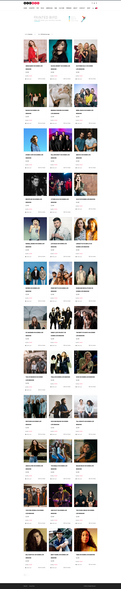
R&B (56, 8)
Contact (82, 8)
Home (25, 8)
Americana (49, 8)
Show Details (42, 78)
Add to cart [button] (28, 78)
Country (32, 8)
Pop (38, 8)
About (75, 8)
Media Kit (25, 586)
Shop (88, 8)
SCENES (30, 76)
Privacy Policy (32, 586)
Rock (42, 8)
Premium (68, 8)
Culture (61, 8)
